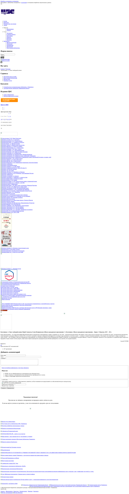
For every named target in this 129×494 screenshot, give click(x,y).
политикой (24, 2)
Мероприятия (10, 29)
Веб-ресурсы (7, 79)
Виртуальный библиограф (10, 78)
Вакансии (9, 38)
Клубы (5, 21)
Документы (9, 33)
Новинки (30, 491)
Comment (3, 358)
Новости (6, 27)
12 (4, 119)
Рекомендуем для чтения (10, 23)
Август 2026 (4, 105)
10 (1, 119)
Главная (3, 69)
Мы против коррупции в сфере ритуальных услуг (13, 294)
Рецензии (8, 69)
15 (9, 119)
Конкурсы (6, 22)
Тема (2, 356)
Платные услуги (8, 80)
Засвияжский (10, 45)
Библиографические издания (11, 96)
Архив (5, 25)
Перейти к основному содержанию (10, 1)
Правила (9, 37)
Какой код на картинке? (8, 384)
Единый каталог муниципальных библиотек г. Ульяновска (18, 87)
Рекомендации (23, 491)
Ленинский (9, 44)
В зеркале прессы (11, 34)
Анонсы (9, 30)
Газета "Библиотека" (9, 94)
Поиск (2, 54)
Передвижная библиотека (13, 48)
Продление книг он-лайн (10, 76)
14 (7, 119)
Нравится (3, 343)
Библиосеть (6, 41)
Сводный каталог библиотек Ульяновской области (16, 88)
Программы (10, 35)
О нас (5, 31)
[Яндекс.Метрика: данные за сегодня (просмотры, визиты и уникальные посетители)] (18, 492)
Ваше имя (3, 355)
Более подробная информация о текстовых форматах (15, 367)
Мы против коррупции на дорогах (9, 292)
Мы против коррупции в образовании (10, 291)
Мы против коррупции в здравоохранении (11, 290)
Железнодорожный (11, 42)
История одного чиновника (8, 286)
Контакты (9, 39)
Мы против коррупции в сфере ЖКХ (10, 288)
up (1, 345)
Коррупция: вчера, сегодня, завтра (9, 287)
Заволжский (10, 46)
